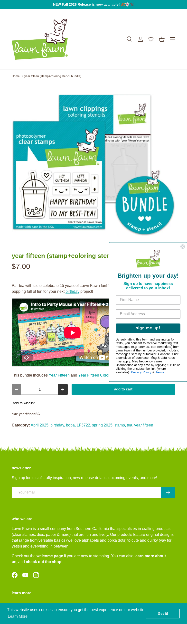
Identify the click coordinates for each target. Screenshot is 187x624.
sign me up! (148, 328)
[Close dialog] (182, 246)
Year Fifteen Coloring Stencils (104, 375)
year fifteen (143, 425)
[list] (93, 165)
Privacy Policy (141, 372)
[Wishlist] (151, 39)
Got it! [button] (163, 613)
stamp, (120, 425)
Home (16, 76)
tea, (130, 425)
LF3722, (84, 425)
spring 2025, (102, 425)
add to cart (123, 389)
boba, (71, 425)
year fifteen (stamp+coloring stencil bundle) (52, 76)
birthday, (57, 425)
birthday (72, 291)
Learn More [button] (18, 616)
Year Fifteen (59, 375)
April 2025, (40, 425)
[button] (161, 39)
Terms (160, 372)
